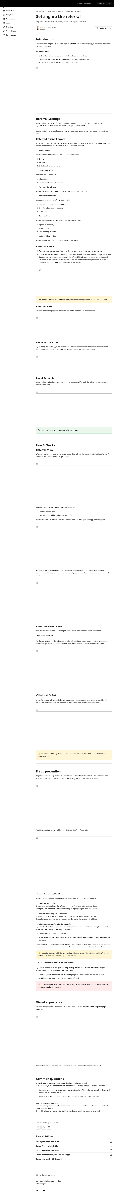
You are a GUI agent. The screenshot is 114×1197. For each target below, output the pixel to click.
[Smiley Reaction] (49, 1127)
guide (88, 1111)
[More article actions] (110, 28)
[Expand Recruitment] (26, 18)
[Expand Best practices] (26, 35)
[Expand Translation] (26, 10)
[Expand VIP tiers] (26, 6)
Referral (60, 11)
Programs (51, 11)
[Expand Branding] (26, 27)
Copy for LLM (103, 28)
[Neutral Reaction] (43, 1127)
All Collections (40, 11)
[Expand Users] (26, 22)
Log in (79, 3)
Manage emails (47, 1108)
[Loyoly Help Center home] (2, 3)
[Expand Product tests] (26, 31)
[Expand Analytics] (26, 14)
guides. (75, 430)
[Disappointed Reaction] (38, 1127)
